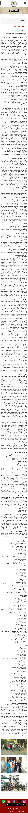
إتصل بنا (7, 810)
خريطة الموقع (12, 811)
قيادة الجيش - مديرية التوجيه (17, 810)
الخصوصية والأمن (20, 811)
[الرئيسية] (14, 4)
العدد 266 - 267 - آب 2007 (20, 30)
